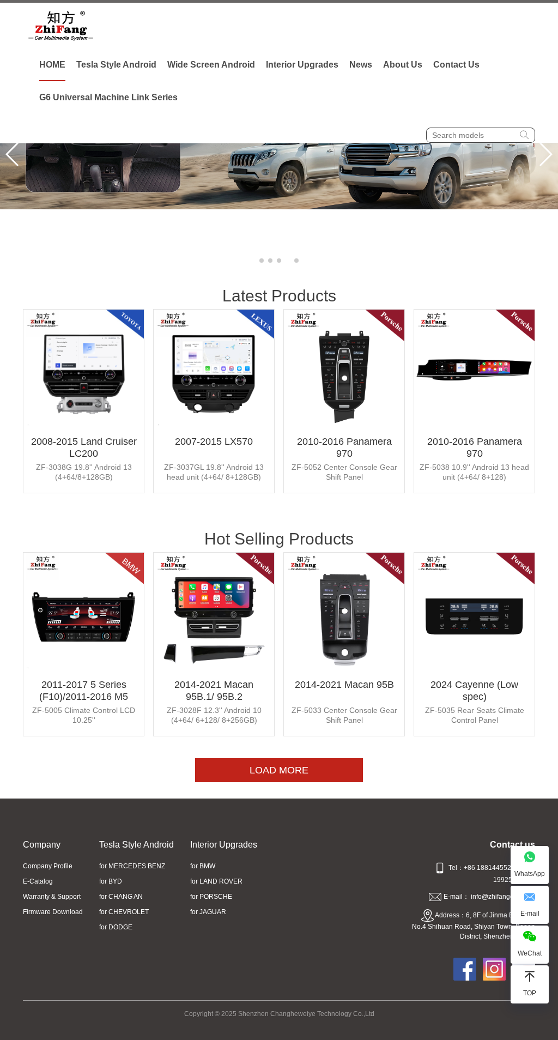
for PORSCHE (211, 896)
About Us (402, 64)
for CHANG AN (121, 896)
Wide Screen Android (211, 64)
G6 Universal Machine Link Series (108, 97)
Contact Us (456, 64)
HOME (52, 64)
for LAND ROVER (216, 881)
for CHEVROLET (124, 912)
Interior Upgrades (302, 64)
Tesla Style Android (116, 64)
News (360, 64)
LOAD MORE (279, 770)
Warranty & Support (52, 896)
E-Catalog (38, 881)
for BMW (202, 866)
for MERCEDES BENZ (132, 866)
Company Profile (47, 866)
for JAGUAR (208, 912)
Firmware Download (53, 912)
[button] (261, 260)
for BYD (110, 881)
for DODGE (115, 927)
